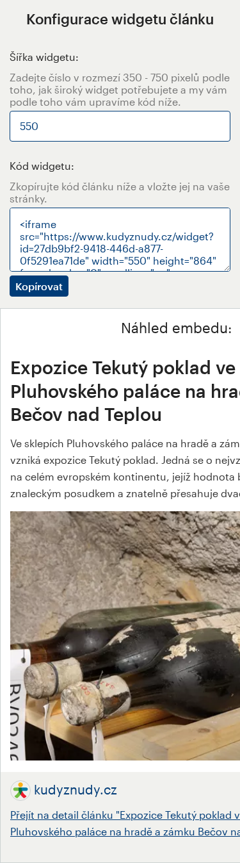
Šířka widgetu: (44, 57)
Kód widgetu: (42, 166)
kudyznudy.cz (75, 789)
